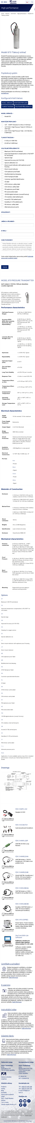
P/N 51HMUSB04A (22, 888)
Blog (2, 1090)
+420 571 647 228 (26, 1086)
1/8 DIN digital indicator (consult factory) (17, 194)
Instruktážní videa (8, 1009)
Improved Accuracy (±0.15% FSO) (14, 160)
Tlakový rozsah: (7, 137)
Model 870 (8, 116)
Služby (3, 1088)
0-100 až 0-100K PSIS (11, 140)
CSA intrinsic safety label (12, 186)
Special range (8, 157)
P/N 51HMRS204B (21, 872)
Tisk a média (4, 1102)
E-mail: (3, 230)
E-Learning (5, 985)
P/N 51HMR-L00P (21, 841)
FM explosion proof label (12, 189)
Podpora (3, 1086)
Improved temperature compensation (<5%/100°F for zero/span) (19, 154)
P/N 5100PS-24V (21, 809)
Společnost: (5, 212)
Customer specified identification (14, 179)
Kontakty (4, 1092)
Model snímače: (6, 113)
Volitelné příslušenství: (10, 148)
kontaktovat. (5, 93)
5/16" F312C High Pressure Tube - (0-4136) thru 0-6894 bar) (18, 131)
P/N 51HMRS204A (21, 856)
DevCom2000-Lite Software (21, 936)
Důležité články (7, 1036)
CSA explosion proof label (12, 171)
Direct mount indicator (11, 169)
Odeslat (5, 267)
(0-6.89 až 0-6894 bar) (11, 143)
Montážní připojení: (8, 121)
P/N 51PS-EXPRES (21, 920)
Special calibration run (11, 162)
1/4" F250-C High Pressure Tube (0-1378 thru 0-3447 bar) (18, 127)
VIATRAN (13, 13)
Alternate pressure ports (12, 207)
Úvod (2, 13)
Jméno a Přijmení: (7, 221)
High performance (21, 13)
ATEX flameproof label (11, 176)
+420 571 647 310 (26, 1088)
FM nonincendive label (11, 192)
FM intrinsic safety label (11, 204)
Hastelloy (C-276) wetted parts (14, 202)
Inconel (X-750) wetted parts (13, 199)
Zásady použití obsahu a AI (8, 1104)
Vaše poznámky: (7, 240)
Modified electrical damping (13, 174)
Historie (7, 13)
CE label (7, 181)
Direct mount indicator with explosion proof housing (18, 166)
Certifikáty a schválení (10, 964)
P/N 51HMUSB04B (22, 904)
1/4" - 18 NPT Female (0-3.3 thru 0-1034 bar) (18, 124)
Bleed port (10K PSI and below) (14, 151)
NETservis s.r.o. (15, 1121)
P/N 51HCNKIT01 (21, 825)
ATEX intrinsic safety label (12, 184)
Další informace (13, 977)
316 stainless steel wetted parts (14, 197)
